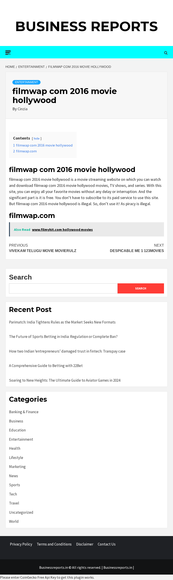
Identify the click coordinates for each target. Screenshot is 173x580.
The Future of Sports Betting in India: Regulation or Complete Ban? (63, 336)
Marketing (17, 466)
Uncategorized (21, 512)
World (14, 521)
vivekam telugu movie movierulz (42, 248)
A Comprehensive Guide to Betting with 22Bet (46, 365)
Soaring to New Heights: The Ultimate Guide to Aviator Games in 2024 (64, 380)
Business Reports (86, 26)
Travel (14, 503)
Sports (14, 484)
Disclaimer (84, 544)
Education (17, 430)
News (13, 475)
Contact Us (107, 544)
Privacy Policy (21, 544)
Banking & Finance (24, 411)
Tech (13, 494)
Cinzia (22, 108)
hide (37, 138)
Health (14, 448)
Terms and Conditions (54, 544)
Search (20, 277)
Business (16, 421)
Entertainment (26, 82)
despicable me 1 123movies (137, 248)
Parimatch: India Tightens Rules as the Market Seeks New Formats (62, 322)
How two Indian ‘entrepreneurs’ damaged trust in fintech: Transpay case (67, 351)
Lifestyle (16, 457)
